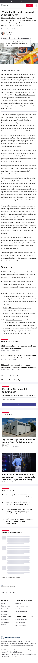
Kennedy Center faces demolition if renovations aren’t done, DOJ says (20, 496)
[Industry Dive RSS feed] (14, 592)
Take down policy (25, 654)
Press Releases (6, 619)
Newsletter (4, 612)
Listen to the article (12, 70)
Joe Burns (9, 32)
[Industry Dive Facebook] (6, 592)
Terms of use (15, 654)
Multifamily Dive (20, 622)
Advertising (18, 603)
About (3, 603)
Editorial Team (5, 606)
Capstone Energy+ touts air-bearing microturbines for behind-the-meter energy (19, 442)
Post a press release (14, 577)
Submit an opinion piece (22, 609)
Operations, (22, 380)
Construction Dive (21, 619)
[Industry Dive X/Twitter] (10, 592)
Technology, (13, 380)
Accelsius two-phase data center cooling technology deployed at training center (19, 512)
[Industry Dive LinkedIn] (3, 592)
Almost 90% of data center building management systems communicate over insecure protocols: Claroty (18, 477)
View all (4, 577)
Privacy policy (5, 654)
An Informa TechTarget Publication (19, 1)
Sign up (29, 5)
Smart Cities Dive (20, 625)
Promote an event (21, 612)
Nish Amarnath (7, 350)
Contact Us (4, 609)
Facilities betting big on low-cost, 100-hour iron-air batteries (19, 503)
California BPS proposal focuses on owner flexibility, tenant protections (20, 521)
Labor (29, 380)
